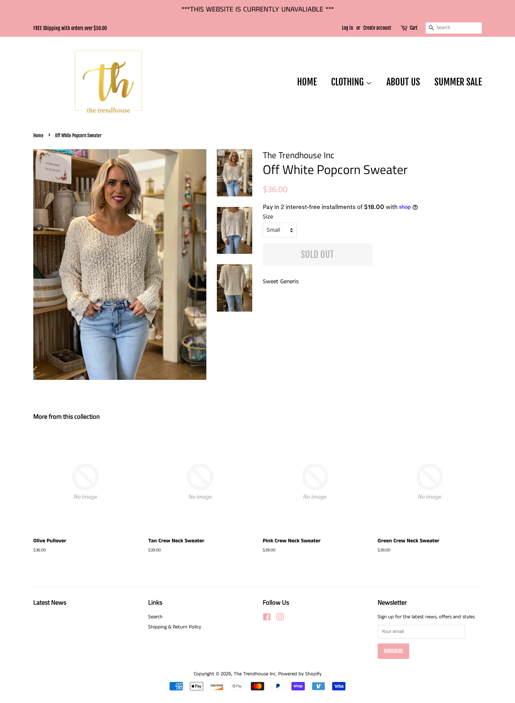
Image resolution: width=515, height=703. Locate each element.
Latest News (49, 602)
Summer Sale (458, 82)
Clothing (348, 82)
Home (307, 82)
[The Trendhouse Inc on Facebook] (267, 618)
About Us (403, 82)
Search (155, 616)
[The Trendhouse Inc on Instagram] (280, 618)
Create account (377, 28)
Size (268, 217)
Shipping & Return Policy (174, 627)
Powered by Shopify (300, 673)
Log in (347, 28)
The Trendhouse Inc (255, 673)
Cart (414, 28)
